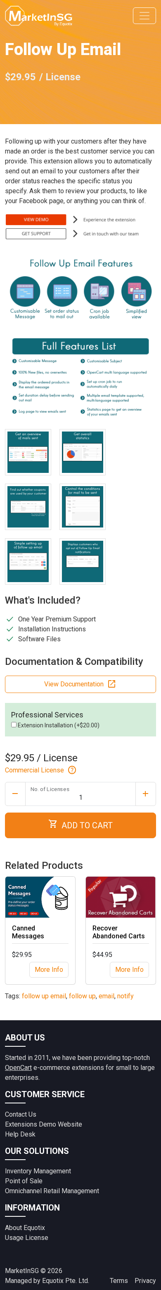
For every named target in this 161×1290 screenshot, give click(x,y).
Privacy (145, 1281)
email (106, 996)
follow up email (44, 996)
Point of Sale (24, 1181)
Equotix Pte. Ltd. (65, 1281)
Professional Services (47, 714)
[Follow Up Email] (28, 452)
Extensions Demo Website (43, 1124)
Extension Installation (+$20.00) (58, 725)
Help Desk (20, 1134)
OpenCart (18, 1068)
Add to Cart (80, 824)
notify (125, 996)
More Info (49, 969)
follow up (82, 996)
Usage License (26, 1238)
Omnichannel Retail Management (52, 1191)
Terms (119, 1281)
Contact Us (20, 1114)
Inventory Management (38, 1171)
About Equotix (25, 1228)
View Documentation (80, 684)
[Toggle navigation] (144, 15)
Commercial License (41, 770)
